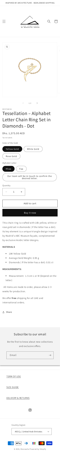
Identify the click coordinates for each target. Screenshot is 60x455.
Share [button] (9, 312)
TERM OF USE (13, 376)
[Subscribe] (49, 355)
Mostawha (24, 449)
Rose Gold (11, 156)
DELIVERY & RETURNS (18, 397)
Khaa (8, 168)
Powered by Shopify (38, 449)
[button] (4, 21)
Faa (21, 168)
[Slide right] (37, 103)
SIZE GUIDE (12, 387)
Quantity (6, 185)
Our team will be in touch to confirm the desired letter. (29, 177)
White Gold (33, 149)
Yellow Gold (12, 149)
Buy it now (30, 212)
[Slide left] (23, 103)
